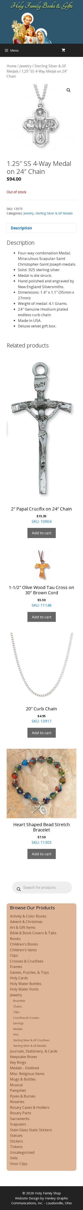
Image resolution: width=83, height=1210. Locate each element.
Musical (16, 1084)
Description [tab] (21, 228)
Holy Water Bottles (25, 983)
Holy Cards (19, 978)
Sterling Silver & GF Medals (54, 213)
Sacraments (19, 1118)
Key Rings (18, 1062)
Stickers (16, 1141)
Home (11, 66)
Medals (17, 1029)
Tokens (16, 1146)
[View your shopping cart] (63, 50)
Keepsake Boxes (23, 1056)
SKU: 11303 (41, 833)
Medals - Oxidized (24, 1068)
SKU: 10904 (41, 515)
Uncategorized (22, 1152)
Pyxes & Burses (22, 1096)
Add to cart (41, 532)
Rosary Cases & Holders (29, 1107)
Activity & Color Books (28, 916)
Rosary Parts (20, 1113)
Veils (14, 1158)
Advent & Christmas (26, 921)
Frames (16, 966)
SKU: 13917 (41, 715)
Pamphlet (18, 1090)
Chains (17, 1006)
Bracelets (19, 1001)
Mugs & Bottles (23, 1079)
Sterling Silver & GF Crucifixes (31, 1040)
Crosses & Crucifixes (26, 961)
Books (15, 938)
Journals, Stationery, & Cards (34, 1051)
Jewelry (25, 66)
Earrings (18, 1023)
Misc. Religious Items (27, 1073)
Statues (16, 1135)
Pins (15, 1034)
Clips (14, 955)
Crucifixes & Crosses (26, 1018)
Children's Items (23, 949)
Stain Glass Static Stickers (31, 1129)
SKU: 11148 (41, 596)
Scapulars (18, 1124)
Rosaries (17, 1101)
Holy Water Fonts (24, 989)
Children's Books (24, 944)
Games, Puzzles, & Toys (29, 972)
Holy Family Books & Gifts (41, 6)
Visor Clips (18, 1163)
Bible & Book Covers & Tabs (33, 932)
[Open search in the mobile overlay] (78, 50)
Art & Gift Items (22, 927)
